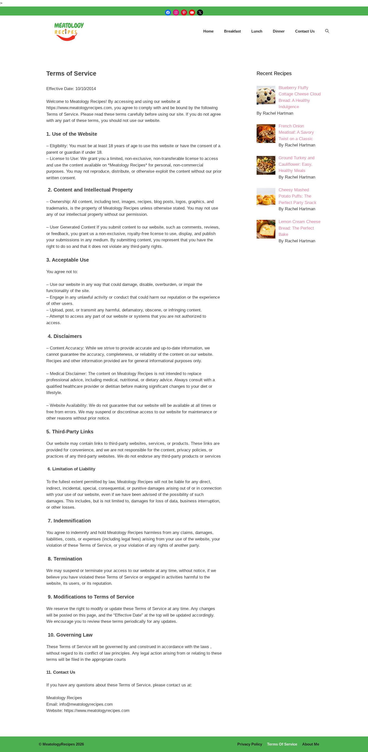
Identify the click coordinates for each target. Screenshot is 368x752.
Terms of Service (282, 744)
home (208, 31)
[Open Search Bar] (327, 31)
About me (310, 744)
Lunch (256, 31)
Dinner (279, 31)
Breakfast (232, 31)
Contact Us (305, 31)
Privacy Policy (249, 744)
